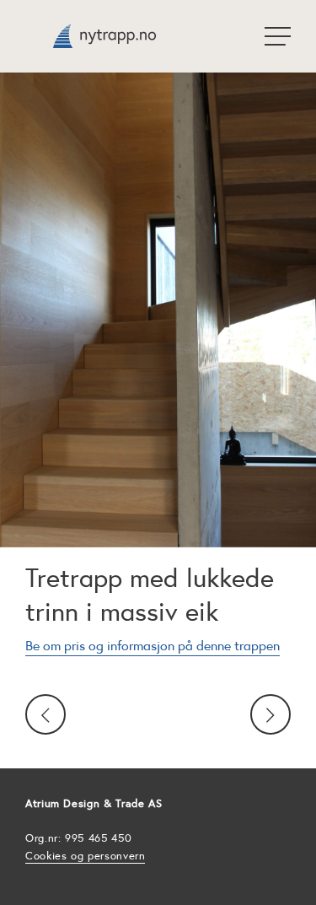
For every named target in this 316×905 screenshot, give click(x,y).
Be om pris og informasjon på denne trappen (152, 645)
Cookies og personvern (85, 855)
